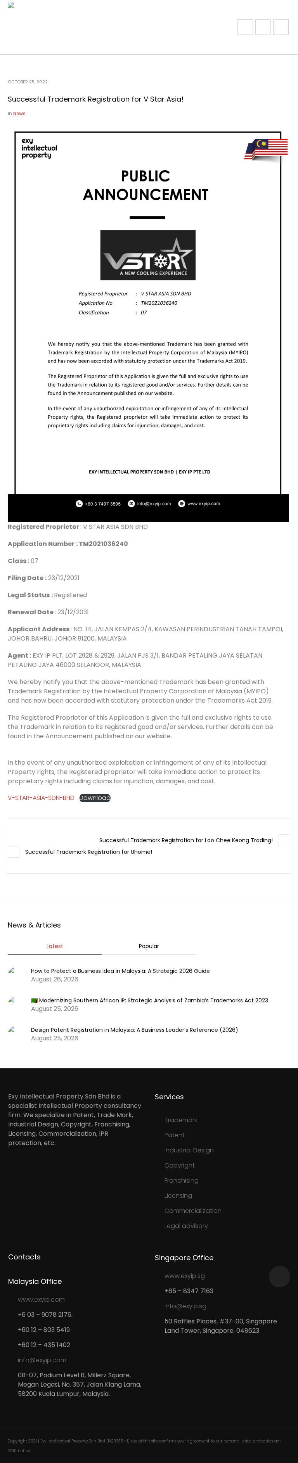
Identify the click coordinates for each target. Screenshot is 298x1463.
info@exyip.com (42, 1360)
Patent (175, 1135)
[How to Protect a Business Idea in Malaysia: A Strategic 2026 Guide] (16, 974)
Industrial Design (189, 1150)
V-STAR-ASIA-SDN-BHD (41, 797)
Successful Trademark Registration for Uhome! (88, 852)
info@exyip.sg (185, 1306)
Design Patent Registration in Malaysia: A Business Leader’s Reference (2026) (134, 1030)
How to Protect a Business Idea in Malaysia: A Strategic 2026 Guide (120, 971)
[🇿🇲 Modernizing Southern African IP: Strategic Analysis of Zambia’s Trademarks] (16, 1004)
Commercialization (193, 1210)
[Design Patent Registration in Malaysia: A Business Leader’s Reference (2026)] (16, 1033)
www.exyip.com (41, 1299)
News (19, 113)
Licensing (178, 1195)
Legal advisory (186, 1225)
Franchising (182, 1180)
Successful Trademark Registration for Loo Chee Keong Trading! (186, 840)
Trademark (181, 1120)
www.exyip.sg (185, 1275)
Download (95, 798)
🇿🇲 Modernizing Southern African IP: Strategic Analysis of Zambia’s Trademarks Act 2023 (149, 1000)
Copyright (180, 1165)
